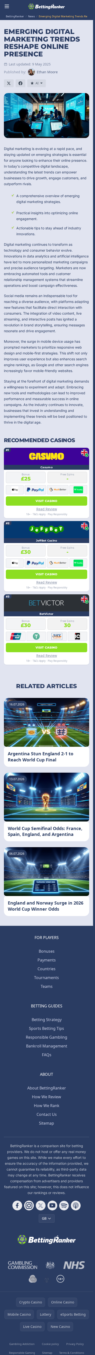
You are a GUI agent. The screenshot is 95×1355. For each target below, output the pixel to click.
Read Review (46, 509)
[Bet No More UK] (33, 1279)
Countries (47, 968)
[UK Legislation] (50, 1265)
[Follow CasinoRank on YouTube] (52, 1205)
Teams (47, 986)
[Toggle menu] (7, 6)
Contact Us (47, 1114)
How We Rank (46, 1105)
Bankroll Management (46, 1046)
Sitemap (46, 1123)
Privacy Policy (75, 1344)
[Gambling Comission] (22, 1265)
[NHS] (74, 1265)
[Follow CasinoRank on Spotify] (64, 1205)
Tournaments (46, 977)
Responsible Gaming (22, 1353)
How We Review (46, 1096)
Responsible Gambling (46, 1037)
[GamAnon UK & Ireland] (47, 1279)
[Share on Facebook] (20, 83)
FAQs (46, 1054)
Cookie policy (50, 1344)
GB (44, 1218)
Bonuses (47, 951)
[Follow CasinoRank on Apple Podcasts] (76, 1205)
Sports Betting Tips (46, 1028)
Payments (47, 960)
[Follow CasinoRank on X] (41, 1205)
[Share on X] (9, 83)
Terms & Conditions (71, 1353)
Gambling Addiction (22, 1344)
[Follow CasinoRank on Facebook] (17, 1205)
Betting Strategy (47, 1019)
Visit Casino (46, 501)
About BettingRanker (46, 1088)
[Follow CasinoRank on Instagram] (29, 1205)
